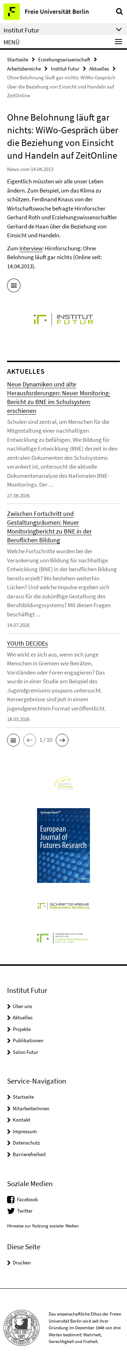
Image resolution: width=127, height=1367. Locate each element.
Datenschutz (26, 1142)
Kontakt (21, 1119)
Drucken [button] (22, 1262)
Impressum (25, 1131)
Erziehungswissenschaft (64, 59)
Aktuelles (99, 68)
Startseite (17, 59)
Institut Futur (65, 68)
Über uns (22, 1006)
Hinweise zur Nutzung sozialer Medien (43, 1226)
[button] (13, 740)
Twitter (24, 1210)
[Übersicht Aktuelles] (13, 286)
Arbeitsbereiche (24, 68)
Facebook (27, 1199)
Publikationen (28, 1040)
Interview (30, 248)
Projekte (22, 1029)
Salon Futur (25, 1052)
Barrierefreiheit (29, 1154)
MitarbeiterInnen (31, 1108)
